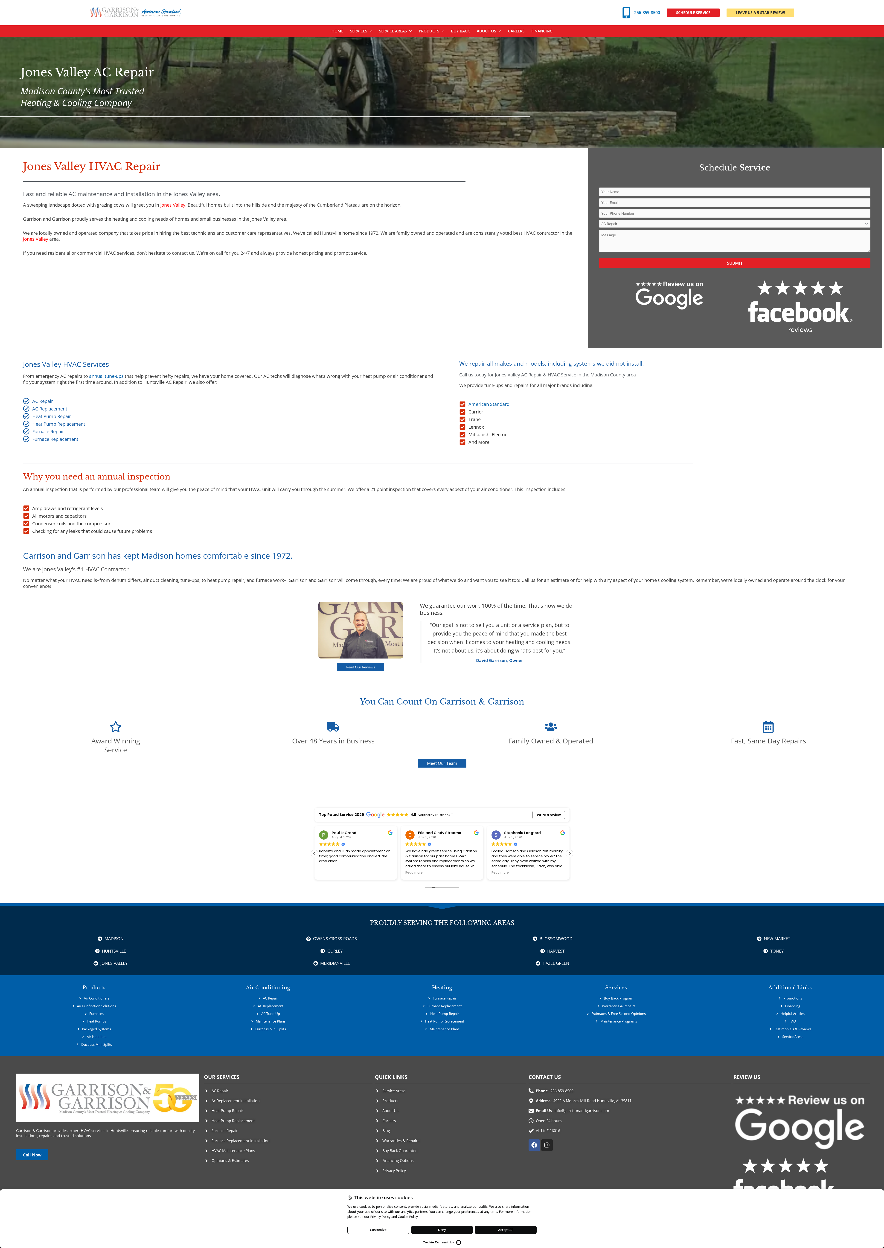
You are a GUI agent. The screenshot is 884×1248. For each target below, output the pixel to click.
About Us (486, 31)
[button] (569, 853)
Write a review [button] (549, 815)
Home (337, 31)
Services (616, 988)
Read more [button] (327, 873)
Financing (541, 31)
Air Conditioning (268, 988)
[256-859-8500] (626, 12)
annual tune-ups (106, 376)
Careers (516, 31)
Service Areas (393, 31)
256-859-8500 (647, 12)
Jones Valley (172, 205)
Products (429, 31)
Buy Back (460, 31)
